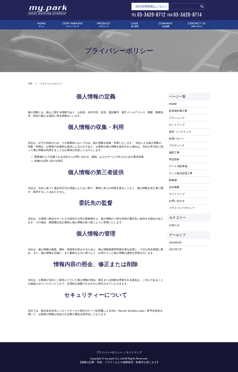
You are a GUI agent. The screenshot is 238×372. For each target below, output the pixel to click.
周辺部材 (174, 159)
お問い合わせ (177, 200)
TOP (30, 83)
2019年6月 (175, 242)
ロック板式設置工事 (180, 173)
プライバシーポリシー (182, 207)
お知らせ (174, 225)
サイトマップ (177, 193)
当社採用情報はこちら (150, 6)
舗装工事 (174, 152)
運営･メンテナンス (180, 131)
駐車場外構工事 (178, 110)
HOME (173, 103)
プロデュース (177, 145)
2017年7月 (175, 249)
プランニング (177, 117)
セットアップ (177, 124)
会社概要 (174, 187)
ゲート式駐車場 (178, 166)
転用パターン (177, 138)
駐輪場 (173, 180)
